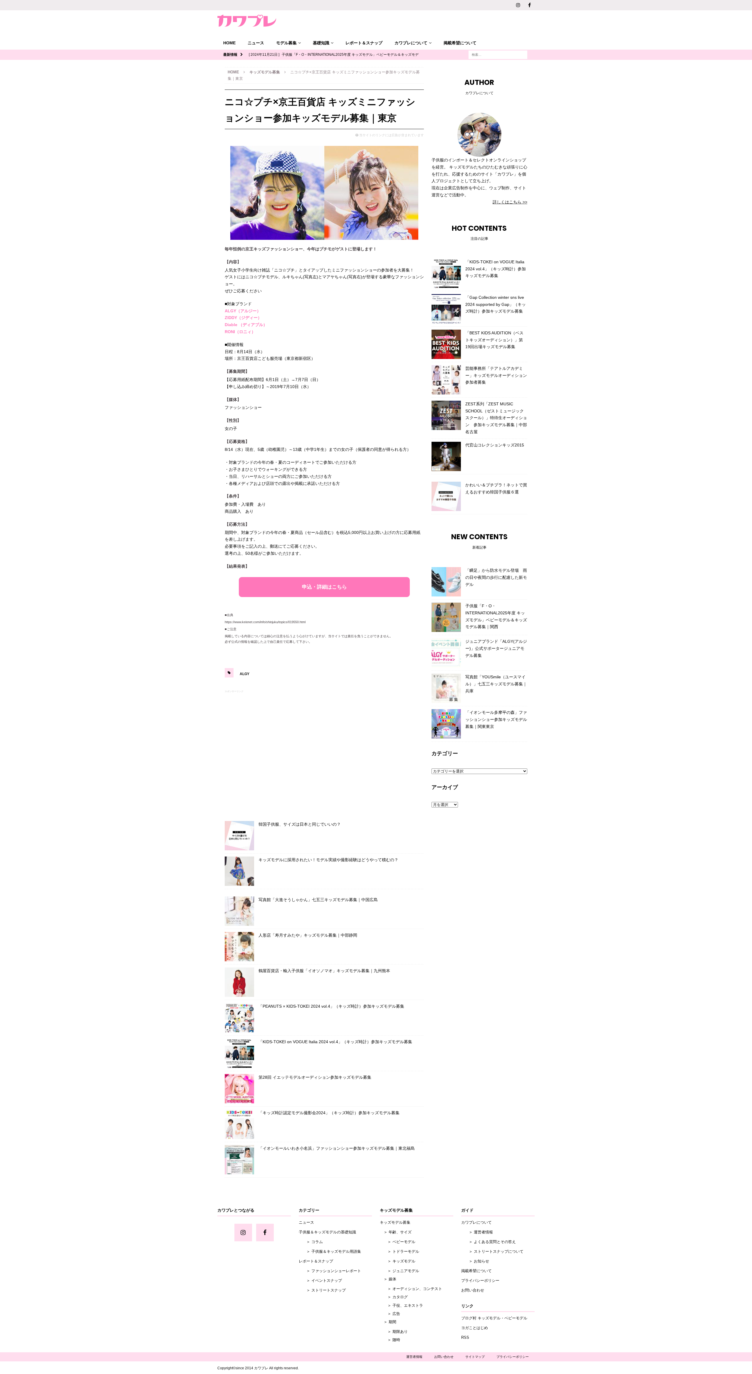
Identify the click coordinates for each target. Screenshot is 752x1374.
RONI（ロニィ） (240, 331)
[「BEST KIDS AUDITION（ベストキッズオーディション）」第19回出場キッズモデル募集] (446, 344)
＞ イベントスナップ (320, 1280)
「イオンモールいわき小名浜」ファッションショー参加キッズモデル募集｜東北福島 (336, 1148)
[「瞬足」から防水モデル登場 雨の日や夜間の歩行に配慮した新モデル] (446, 581)
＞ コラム (311, 1242)
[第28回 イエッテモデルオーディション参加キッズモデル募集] (239, 1088)
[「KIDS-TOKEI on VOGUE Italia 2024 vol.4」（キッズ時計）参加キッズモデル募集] (239, 1053)
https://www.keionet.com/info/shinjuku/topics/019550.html (265, 622)
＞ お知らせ (475, 1261)
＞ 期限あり (394, 1331)
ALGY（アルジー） (243, 310)
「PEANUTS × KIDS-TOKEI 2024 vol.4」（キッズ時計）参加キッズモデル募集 (331, 1006)
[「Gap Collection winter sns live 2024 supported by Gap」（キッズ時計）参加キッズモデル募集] (446, 308)
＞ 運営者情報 (477, 1232)
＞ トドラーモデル (399, 1251)
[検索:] (498, 54)
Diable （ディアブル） (246, 324)
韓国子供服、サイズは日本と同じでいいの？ (299, 824)
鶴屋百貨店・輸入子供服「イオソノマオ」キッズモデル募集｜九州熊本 (324, 970)
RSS (465, 1337)
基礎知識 (321, 43)
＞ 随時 (390, 1340)
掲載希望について (460, 43)
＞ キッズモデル (397, 1261)
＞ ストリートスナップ (322, 1290)
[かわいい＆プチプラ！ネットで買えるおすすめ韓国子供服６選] (446, 496)
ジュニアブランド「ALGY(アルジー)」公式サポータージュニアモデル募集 (496, 648)
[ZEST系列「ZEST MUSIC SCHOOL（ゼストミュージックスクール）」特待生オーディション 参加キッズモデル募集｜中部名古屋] (446, 415)
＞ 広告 (390, 1313)
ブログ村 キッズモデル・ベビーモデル (494, 1318)
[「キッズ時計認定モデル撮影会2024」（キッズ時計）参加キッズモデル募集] (239, 1124)
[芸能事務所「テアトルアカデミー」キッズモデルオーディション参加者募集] (446, 380)
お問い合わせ (472, 1290)
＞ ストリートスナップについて (492, 1251)
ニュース (256, 43)
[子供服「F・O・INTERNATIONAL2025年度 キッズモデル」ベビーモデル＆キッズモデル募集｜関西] (446, 617)
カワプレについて (411, 43)
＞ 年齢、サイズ (396, 1232)
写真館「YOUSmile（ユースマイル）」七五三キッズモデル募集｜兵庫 (496, 684)
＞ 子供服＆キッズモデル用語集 (330, 1251)
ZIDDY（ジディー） (243, 317)
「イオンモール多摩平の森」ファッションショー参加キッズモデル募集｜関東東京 (496, 719)
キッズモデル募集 (395, 1222)
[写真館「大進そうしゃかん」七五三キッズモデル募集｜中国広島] (239, 911)
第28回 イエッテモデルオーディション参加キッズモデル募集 (314, 1077)
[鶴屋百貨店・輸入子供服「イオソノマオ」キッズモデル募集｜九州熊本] (239, 982)
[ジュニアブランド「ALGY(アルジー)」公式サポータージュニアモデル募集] (446, 652)
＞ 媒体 (388, 1279)
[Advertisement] (324, 754)
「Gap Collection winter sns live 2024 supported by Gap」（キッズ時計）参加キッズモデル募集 (495, 304)
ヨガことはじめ (474, 1328)
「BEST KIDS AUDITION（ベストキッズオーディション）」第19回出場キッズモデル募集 (494, 340)
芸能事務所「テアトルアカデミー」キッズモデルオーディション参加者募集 (496, 375)
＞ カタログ (394, 1297)
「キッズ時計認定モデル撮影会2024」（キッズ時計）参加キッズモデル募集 (329, 1112)
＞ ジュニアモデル (399, 1271)
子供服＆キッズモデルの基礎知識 (327, 1232)
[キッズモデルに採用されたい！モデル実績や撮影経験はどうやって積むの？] (239, 871)
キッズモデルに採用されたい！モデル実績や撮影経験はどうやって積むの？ (328, 859)
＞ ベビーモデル (397, 1242)
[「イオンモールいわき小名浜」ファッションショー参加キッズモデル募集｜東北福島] (239, 1159)
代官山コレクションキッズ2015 (494, 445)
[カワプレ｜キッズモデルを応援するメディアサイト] (246, 21)
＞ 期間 (388, 1322)
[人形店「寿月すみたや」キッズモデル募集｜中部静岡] (239, 946)
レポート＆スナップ (363, 43)
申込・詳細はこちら (324, 587)
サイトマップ (475, 1356)
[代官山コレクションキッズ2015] (446, 456)
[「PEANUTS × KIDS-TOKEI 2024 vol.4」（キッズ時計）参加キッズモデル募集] (239, 1017)
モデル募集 (286, 43)
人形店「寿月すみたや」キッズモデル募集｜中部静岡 (307, 935)
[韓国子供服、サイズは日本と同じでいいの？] (239, 835)
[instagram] (518, 5)
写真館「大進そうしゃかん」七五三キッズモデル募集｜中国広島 (318, 899)
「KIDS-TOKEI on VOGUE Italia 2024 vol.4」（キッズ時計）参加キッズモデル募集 (335, 1041)
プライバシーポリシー (480, 1280)
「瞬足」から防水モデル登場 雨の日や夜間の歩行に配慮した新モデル (496, 577)
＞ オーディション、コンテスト (411, 1289)
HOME (229, 43)
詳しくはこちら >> (510, 202)
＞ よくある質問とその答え (488, 1242)
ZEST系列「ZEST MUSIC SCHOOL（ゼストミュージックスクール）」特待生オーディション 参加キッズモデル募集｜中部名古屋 (496, 418)
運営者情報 (414, 1356)
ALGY (244, 674)
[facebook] (529, 5)
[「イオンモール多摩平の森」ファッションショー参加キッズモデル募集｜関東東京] (446, 724)
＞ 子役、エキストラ (401, 1305)
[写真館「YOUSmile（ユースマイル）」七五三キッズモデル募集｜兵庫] (446, 688)
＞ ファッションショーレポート (330, 1271)
